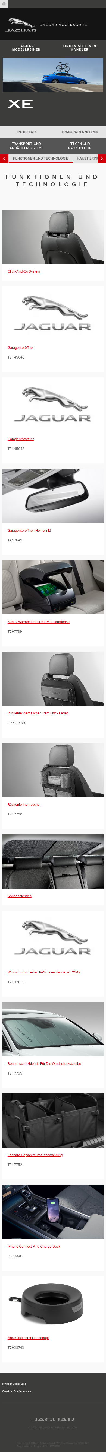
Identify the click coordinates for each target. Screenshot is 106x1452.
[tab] (26, 132)
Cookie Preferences (17, 1391)
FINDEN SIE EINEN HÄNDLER (79, 47)
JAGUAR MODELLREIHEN (26, 47)
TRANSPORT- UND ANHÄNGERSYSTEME (26, 146)
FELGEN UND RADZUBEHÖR (79, 146)
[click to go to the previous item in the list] (4, 158)
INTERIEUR (26, 132)
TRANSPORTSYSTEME (79, 132)
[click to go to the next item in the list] (102, 158)
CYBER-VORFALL (14, 1384)
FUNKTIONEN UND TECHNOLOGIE (40, 158)
